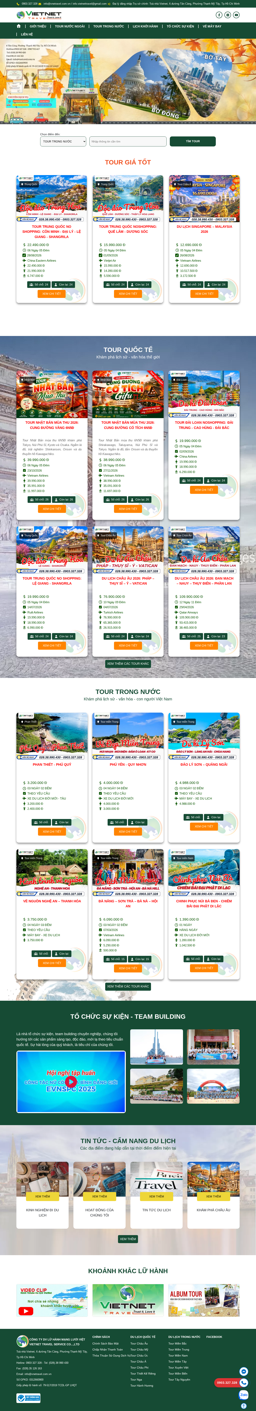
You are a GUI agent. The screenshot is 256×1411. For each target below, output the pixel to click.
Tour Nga (136, 1379)
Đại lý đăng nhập (122, 3)
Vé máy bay (212, 26)
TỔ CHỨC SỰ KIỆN (180, 26)
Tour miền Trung (178, 1349)
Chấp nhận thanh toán (107, 1349)
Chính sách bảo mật (105, 1343)
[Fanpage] (219, 15)
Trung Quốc (31, 184)
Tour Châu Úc (139, 1355)
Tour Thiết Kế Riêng (143, 1373)
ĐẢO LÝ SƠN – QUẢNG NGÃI (204, 765)
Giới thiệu (38, 26)
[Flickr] (228, 15)
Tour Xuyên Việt (178, 1367)
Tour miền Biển (177, 1373)
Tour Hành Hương (141, 1385)
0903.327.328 (29, 3)
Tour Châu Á (108, 184)
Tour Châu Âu (139, 1343)
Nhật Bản (182, 184)
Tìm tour (193, 141)
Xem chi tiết (51, 293)
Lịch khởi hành (145, 26)
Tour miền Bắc (177, 1343)
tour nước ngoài (70, 26)
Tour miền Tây (177, 1361)
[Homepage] (20, 25)
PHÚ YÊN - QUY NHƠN (128, 765)
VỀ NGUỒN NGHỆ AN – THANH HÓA (52, 901)
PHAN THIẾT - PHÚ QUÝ (52, 765)
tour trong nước (108, 26)
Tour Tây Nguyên (179, 1379)
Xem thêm (42, 1196)
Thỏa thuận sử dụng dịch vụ (111, 1355)
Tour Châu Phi (139, 1367)
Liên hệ (27, 34)
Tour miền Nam (178, 1355)
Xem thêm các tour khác (128, 663)
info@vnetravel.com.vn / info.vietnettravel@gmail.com (75, 3)
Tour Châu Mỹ (139, 1349)
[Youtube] (236, 15)
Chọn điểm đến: (50, 134)
